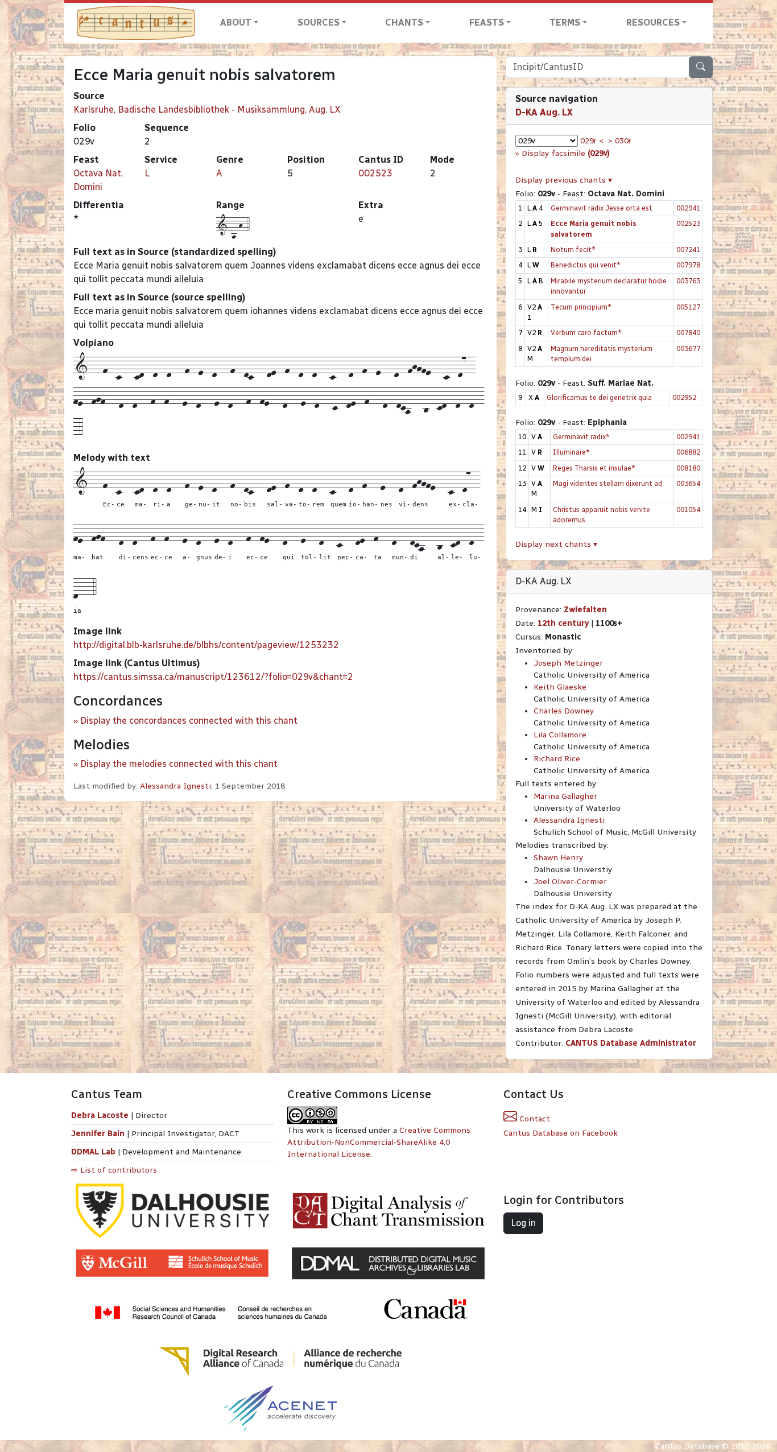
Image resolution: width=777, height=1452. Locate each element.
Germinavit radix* (581, 436)
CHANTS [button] (404, 22)
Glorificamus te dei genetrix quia (599, 397)
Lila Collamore (560, 735)
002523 (375, 173)
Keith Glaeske (560, 687)
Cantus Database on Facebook (560, 1133)
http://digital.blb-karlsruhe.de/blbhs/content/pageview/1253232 (206, 645)
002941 (688, 208)
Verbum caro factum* (586, 332)
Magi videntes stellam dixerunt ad (607, 483)
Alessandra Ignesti (175, 786)
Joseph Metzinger (568, 663)
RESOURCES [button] (653, 22)
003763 (688, 281)
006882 (688, 452)
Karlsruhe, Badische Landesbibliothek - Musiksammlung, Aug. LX (207, 109)
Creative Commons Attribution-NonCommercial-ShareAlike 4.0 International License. (378, 1142)
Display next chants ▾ (556, 544)
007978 (688, 265)
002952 (684, 397)
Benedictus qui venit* (586, 265)
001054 (688, 509)
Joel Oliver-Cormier (570, 881)
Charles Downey (564, 711)
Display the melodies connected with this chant (179, 763)
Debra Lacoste (100, 1115)
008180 (688, 468)
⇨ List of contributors (114, 1170)
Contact (533, 1119)
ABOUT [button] (235, 22)
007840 (688, 332)
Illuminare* (571, 452)
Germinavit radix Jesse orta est (601, 208)
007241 (688, 249)
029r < (592, 141)
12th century (563, 623)
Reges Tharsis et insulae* (594, 468)
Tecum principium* (581, 307)
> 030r (619, 141)
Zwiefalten (585, 609)
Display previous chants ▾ (563, 180)
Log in (523, 1223)
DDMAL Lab (93, 1152)
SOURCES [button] (318, 22)
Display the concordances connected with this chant (188, 720)
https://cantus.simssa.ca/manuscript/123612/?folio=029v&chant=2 (213, 676)
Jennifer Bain (99, 1133)
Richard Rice (557, 759)
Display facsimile (566, 153)
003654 (688, 483)
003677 (688, 348)
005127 (688, 307)
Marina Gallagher (565, 796)
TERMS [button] (564, 22)
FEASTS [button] (486, 22)
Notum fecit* (573, 249)
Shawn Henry (558, 858)
